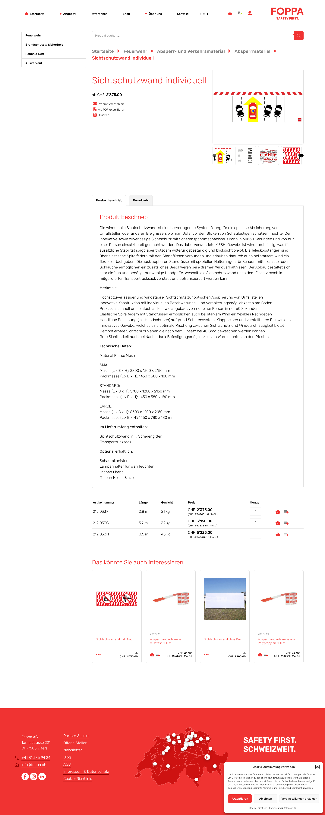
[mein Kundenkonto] (250, 13)
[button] (317, 767)
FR (202, 14)
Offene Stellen (75, 743)
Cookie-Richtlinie (258, 808)
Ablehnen (265, 798)
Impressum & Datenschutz (282, 808)
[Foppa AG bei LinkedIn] (42, 779)
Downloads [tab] (141, 200)
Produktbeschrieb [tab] (109, 200)
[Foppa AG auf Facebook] (25, 779)
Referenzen (99, 14)
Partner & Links (76, 735)
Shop (126, 14)
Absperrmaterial (252, 51)
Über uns (155, 14)
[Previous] (214, 155)
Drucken (103, 115)
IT (207, 14)
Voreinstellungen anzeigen (299, 798)
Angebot (69, 14)
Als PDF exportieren (111, 109)
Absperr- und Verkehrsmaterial (191, 51)
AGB (67, 764)
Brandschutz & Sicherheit (44, 44)
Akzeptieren (240, 798)
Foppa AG (287, 14)
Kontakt (182, 14)
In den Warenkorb (152, 654)
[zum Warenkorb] (230, 13)
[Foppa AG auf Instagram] (34, 779)
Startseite (37, 14)
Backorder (278, 511)
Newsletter (72, 750)
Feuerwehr (33, 35)
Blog (67, 757)
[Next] (302, 155)
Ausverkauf (33, 63)
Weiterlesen (98, 654)
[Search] (299, 35)
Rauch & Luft (34, 54)
